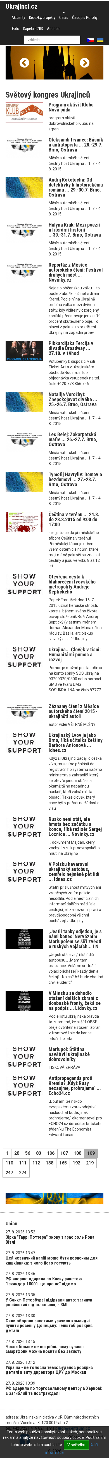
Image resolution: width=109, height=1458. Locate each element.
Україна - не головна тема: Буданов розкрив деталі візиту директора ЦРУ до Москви (49, 1370)
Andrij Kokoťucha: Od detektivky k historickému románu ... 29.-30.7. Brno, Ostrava (76, 187)
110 (9, 1163)
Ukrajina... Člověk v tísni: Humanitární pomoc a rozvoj (75, 654)
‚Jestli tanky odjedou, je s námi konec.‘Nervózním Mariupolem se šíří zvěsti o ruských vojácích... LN (75, 938)
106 (50, 1153)
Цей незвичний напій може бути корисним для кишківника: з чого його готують (52, 1260)
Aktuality (18, 17)
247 (9, 1172)
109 (91, 1153)
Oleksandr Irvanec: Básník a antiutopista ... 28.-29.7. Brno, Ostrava (76, 145)
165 (63, 1163)
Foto (15, 28)
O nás (63, 17)
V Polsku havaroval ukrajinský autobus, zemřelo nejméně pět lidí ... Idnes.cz (74, 871)
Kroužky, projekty (42, 17)
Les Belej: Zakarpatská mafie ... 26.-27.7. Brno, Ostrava (73, 439)
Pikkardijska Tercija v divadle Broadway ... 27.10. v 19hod (71, 348)
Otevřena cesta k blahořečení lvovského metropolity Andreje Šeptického (72, 584)
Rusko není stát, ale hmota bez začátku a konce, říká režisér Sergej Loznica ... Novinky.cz (75, 826)
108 (77, 1153)
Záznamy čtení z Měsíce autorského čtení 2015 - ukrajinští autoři (74, 711)
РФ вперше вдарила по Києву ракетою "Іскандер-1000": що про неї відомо (44, 1281)
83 (38, 1153)
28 (16, 1153)
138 (49, 1163)
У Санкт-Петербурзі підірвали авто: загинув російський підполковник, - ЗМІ (49, 1302)
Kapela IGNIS (33, 28)
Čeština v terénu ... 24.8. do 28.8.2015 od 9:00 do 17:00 (74, 519)
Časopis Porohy (85, 17)
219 (90, 1163)
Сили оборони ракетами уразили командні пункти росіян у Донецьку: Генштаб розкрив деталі (49, 1325)
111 (23, 1163)
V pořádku (76, 1445)
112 (36, 1163)
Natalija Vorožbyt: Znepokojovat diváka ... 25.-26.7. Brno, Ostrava (73, 399)
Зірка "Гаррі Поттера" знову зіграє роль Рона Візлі (50, 1240)
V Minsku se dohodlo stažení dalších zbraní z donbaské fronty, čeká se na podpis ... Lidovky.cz (75, 1000)
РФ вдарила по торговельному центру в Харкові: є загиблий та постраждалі (54, 1391)
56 (27, 1153)
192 (76, 1163)
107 (64, 1153)
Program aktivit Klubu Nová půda (71, 107)
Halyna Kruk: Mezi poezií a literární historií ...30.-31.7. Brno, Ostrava (75, 230)
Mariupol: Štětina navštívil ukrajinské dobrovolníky (69, 1054)
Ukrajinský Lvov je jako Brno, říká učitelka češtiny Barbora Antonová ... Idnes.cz (76, 742)
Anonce (53, 28)
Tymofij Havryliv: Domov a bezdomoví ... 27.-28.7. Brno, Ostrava (75, 479)
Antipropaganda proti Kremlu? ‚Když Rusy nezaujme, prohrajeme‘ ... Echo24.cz (75, 1085)
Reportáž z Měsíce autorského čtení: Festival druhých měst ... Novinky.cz (76, 272)
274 (23, 1172)
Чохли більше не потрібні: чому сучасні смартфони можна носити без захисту (45, 1349)
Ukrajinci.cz (21, 6)
